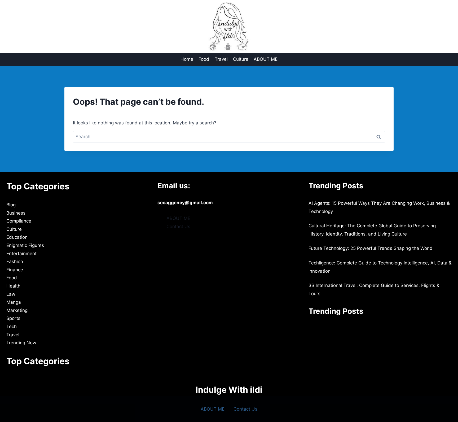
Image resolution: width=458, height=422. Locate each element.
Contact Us (178, 226)
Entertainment (21, 253)
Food (204, 59)
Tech (11, 326)
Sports (13, 318)
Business (15, 213)
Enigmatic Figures (25, 245)
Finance (14, 269)
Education (17, 237)
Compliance (18, 221)
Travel (221, 59)
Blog (11, 204)
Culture (240, 59)
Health (13, 286)
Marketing (17, 310)
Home (186, 59)
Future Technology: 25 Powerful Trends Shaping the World (371, 248)
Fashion (14, 261)
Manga (13, 302)
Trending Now (21, 342)
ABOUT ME (266, 59)
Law (10, 294)
